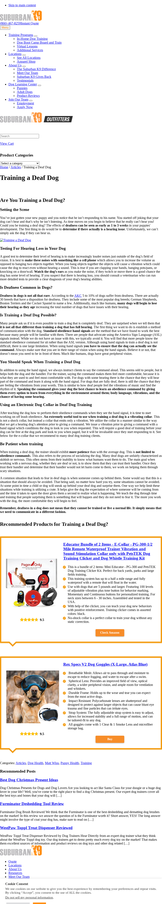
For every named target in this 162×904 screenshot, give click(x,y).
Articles (21, 763)
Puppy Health (70, 763)
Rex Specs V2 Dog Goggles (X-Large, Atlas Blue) (105, 664)
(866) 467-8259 (10, 23)
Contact (13, 880)
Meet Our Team (19, 876)
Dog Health (35, 763)
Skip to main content (22, 5)
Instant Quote (30, 23)
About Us (15, 869)
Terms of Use (31, 898)
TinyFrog (137, 898)
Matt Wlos (52, 763)
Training (86, 763)
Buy (109, 739)
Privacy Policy (9, 898)
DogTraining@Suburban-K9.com (51, 887)
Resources (15, 873)
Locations (15, 865)
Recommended (52, 898)
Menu (5, 27)
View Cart (7, 143)
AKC (78, 295)
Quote (12, 861)
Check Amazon (109, 632)
